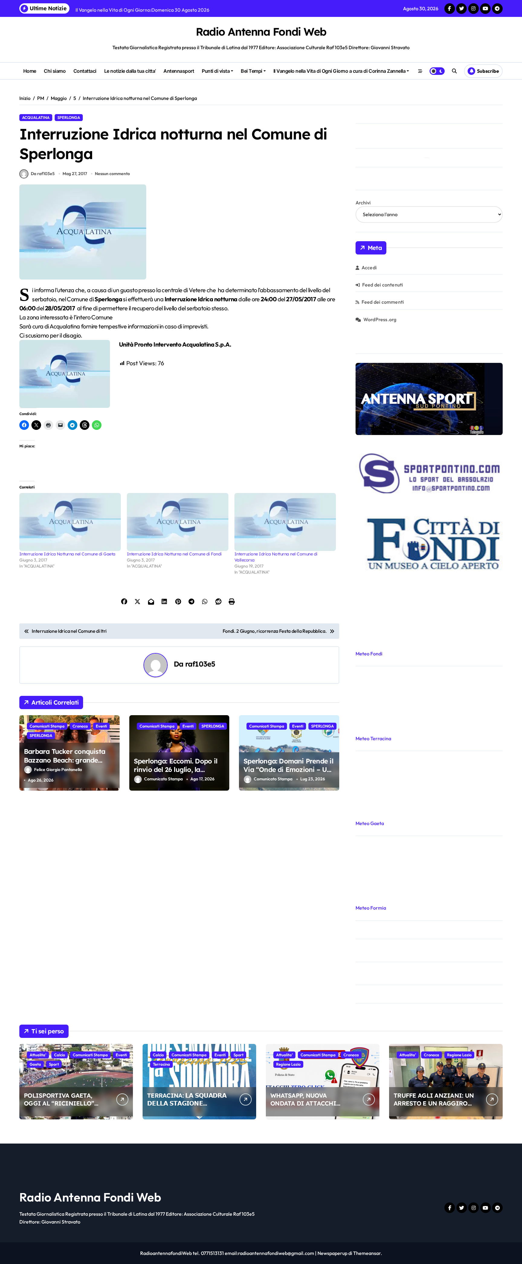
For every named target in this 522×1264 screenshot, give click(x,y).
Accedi (369, 267)
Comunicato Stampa (163, 779)
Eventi (101, 726)
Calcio (59, 1054)
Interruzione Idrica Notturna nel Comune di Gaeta (67, 554)
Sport (54, 1064)
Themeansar (367, 1253)
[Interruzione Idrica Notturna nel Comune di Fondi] (177, 522)
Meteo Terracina (373, 738)
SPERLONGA (68, 117)
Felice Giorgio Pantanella (58, 769)
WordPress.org (380, 319)
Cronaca (80, 726)
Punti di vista (216, 71)
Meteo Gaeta (370, 823)
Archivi (363, 203)
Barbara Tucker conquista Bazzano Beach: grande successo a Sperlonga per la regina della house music (67, 764)
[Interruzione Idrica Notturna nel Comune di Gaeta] (70, 522)
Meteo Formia (371, 908)
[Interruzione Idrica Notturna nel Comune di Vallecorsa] (285, 522)
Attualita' (38, 1054)
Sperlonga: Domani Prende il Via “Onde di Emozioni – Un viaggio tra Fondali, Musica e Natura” (288, 774)
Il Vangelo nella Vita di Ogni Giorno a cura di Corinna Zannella (339, 71)
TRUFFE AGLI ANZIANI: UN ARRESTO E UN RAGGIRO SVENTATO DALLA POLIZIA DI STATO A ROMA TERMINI (434, 1107)
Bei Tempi (251, 71)
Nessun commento (112, 173)
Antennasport (178, 71)
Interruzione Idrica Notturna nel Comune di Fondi (174, 554)
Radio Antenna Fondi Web (261, 31)
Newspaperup (332, 1253)
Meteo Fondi (369, 654)
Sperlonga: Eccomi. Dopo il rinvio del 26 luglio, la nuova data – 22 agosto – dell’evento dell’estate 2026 (175, 774)
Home (29, 71)
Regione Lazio (288, 1064)
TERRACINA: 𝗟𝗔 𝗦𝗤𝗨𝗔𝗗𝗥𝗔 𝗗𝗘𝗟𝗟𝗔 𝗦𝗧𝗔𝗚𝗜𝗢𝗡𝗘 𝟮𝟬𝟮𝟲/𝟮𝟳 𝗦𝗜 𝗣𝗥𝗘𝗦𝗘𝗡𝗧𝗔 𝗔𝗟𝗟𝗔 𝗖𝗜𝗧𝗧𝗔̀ (186, 1107)
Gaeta (35, 1064)
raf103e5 (200, 663)
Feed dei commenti (383, 302)
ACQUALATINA (36, 117)
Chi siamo (55, 71)
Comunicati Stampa (47, 726)
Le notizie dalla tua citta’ (130, 71)
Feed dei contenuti (382, 285)
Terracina (161, 1064)
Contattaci (84, 71)
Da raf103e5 (43, 173)
